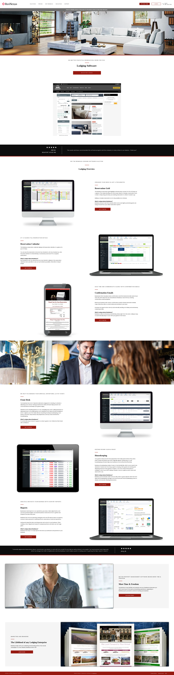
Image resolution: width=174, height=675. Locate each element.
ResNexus (94, 673)
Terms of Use (161, 673)
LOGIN (156, 4)
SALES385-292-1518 (168, 4)
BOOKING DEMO (87, 72)
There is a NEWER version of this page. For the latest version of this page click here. (86, 9)
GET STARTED (102, 209)
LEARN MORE (22, 652)
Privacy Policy (154, 673)
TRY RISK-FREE (144, 4)
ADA (166, 673)
